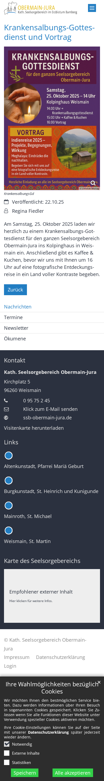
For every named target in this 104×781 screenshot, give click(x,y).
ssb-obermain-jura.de (47, 417)
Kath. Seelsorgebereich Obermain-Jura (50, 372)
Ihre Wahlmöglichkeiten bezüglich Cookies (52, 687)
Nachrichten (17, 306)
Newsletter (16, 328)
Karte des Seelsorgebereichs (42, 560)
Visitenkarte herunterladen (34, 428)
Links (11, 442)
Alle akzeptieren (72, 773)
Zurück (15, 289)
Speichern (25, 773)
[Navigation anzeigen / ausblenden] (92, 8)
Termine (13, 317)
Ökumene (15, 338)
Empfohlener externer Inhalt (41, 591)
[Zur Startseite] (52, 8)
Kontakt (14, 360)
